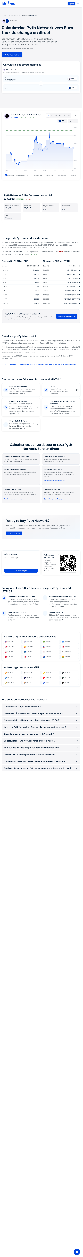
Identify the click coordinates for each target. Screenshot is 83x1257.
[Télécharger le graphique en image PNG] (70, 121)
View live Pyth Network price (14, 499)
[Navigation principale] (78, 3)
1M (56, 115)
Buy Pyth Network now (66, 316)
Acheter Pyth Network (12, 55)
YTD (69, 115)
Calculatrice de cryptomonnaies (18, 15)
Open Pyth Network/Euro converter (56, 499)
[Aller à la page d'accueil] (8, 4)
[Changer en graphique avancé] (75, 115)
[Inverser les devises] (41, 83)
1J (48, 115)
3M (60, 115)
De (5, 77)
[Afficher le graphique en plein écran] (75, 121)
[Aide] (77, 1252)
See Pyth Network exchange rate (55, 481)
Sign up (71, 4)
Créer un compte (21, 571)
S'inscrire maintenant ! (14, 533)
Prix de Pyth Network (10, 364)
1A (64, 115)
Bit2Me (4, 15)
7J (51, 115)
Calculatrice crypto (46, 364)
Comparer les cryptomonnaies (67, 364)
